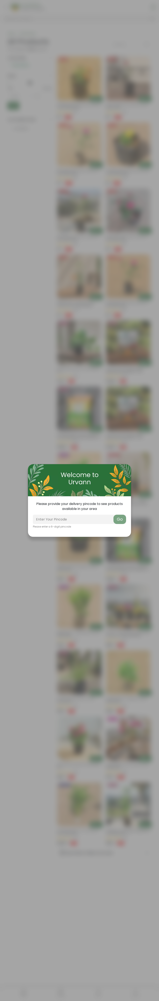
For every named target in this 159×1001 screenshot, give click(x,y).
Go (120, 519)
